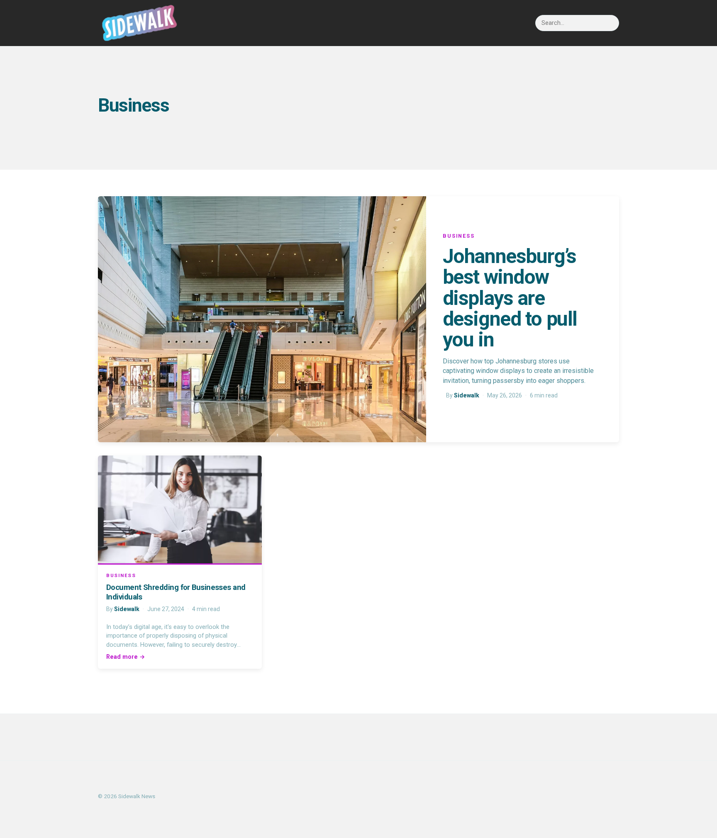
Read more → (125, 656)
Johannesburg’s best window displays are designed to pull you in (510, 298)
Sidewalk (466, 395)
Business (459, 236)
